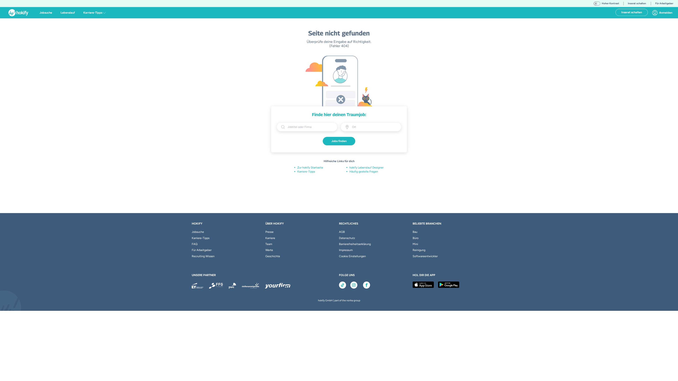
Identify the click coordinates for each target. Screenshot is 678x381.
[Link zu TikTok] (342, 285)
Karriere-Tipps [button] (93, 12)
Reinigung (419, 250)
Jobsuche (46, 12)
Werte (269, 250)
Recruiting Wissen (203, 256)
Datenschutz (347, 238)
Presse (269, 232)
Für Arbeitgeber (202, 250)
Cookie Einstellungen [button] (352, 256)
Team (268, 244)
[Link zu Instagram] (353, 285)
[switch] (597, 3)
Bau (415, 232)
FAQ (194, 244)
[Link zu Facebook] (366, 285)
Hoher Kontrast (610, 3)
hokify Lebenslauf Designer (366, 167)
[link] (663, 12)
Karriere (270, 238)
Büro (415, 238)
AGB (342, 232)
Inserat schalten (631, 12)
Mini (415, 244)
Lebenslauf (68, 12)
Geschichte (272, 256)
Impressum (346, 250)
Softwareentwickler (425, 256)
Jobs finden (339, 141)
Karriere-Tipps (306, 171)
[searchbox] (310, 127)
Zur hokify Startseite (310, 167)
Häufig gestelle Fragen (363, 171)
